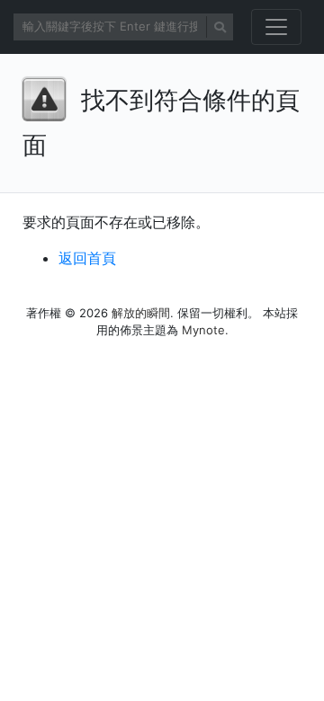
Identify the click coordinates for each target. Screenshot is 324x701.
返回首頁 (87, 258)
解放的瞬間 (141, 313)
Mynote (203, 330)
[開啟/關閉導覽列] (276, 27)
